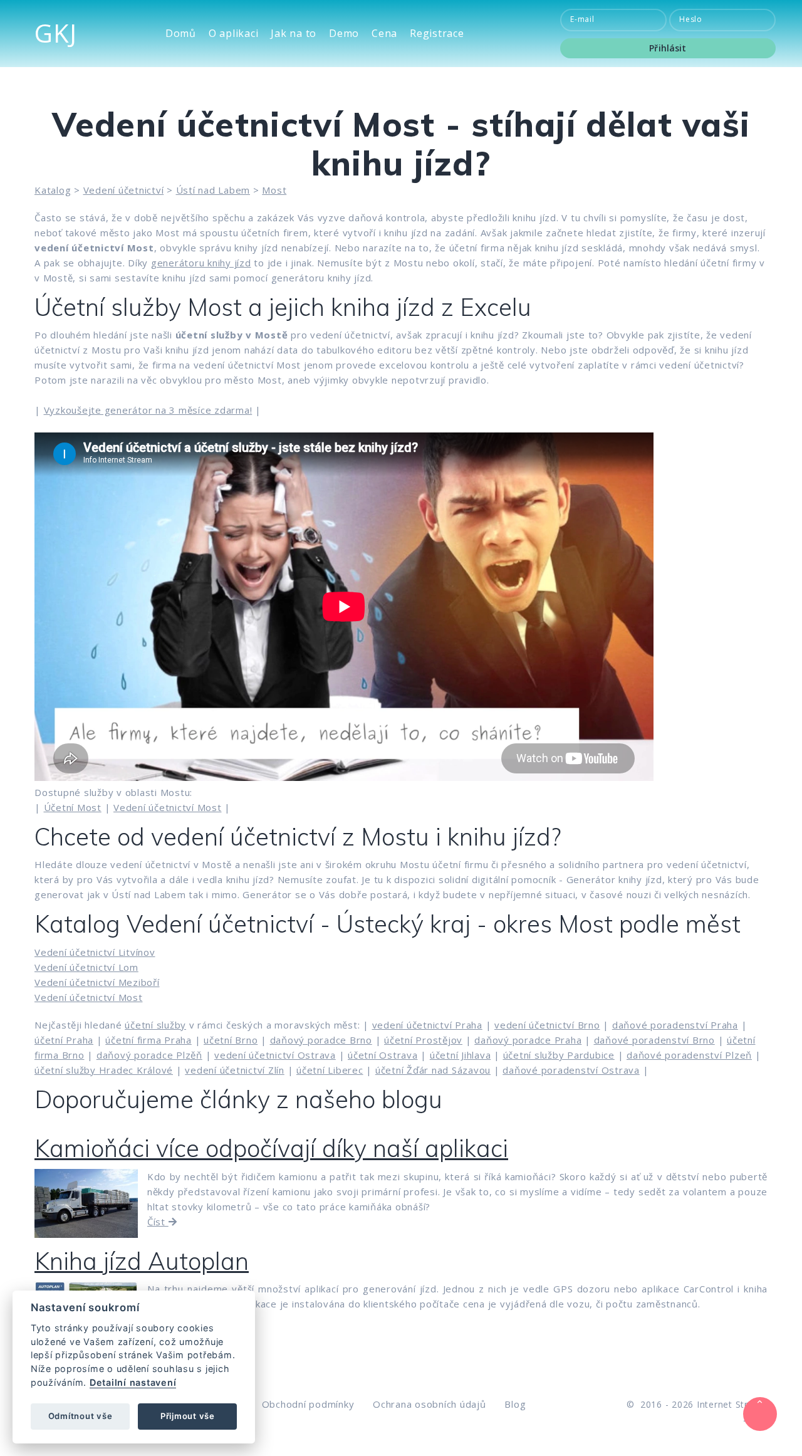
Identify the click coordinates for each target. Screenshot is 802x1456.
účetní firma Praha (148, 1040)
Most (274, 190)
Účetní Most (73, 807)
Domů (180, 33)
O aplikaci (234, 33)
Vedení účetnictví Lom (86, 967)
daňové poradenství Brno (654, 1040)
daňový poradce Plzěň (149, 1055)
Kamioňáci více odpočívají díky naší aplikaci (271, 1148)
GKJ (55, 33)
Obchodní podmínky (308, 1404)
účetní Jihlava (460, 1055)
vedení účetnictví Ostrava (275, 1055)
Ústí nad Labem (213, 190)
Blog (515, 1404)
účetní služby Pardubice (559, 1055)
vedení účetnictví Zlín (234, 1070)
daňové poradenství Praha (675, 1025)
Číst (158, 1221)
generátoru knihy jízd (201, 262)
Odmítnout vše (80, 1416)
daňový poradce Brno (321, 1040)
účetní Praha (63, 1040)
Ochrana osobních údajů (429, 1404)
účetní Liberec (329, 1070)
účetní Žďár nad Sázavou (433, 1070)
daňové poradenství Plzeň (689, 1055)
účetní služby (155, 1025)
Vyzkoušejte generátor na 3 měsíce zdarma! (148, 410)
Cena (384, 33)
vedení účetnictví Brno (547, 1025)
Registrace (437, 33)
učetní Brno (231, 1040)
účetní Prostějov (423, 1040)
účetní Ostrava (383, 1055)
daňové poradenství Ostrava (571, 1070)
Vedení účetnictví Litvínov (94, 952)
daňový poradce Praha (527, 1040)
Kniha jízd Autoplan (141, 1261)
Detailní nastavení (133, 1382)
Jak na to (293, 33)
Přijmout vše (187, 1416)
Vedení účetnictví (123, 190)
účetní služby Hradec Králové (103, 1070)
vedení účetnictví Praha (427, 1025)
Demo (344, 33)
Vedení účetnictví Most (167, 807)
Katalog (52, 190)
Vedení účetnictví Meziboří (97, 982)
